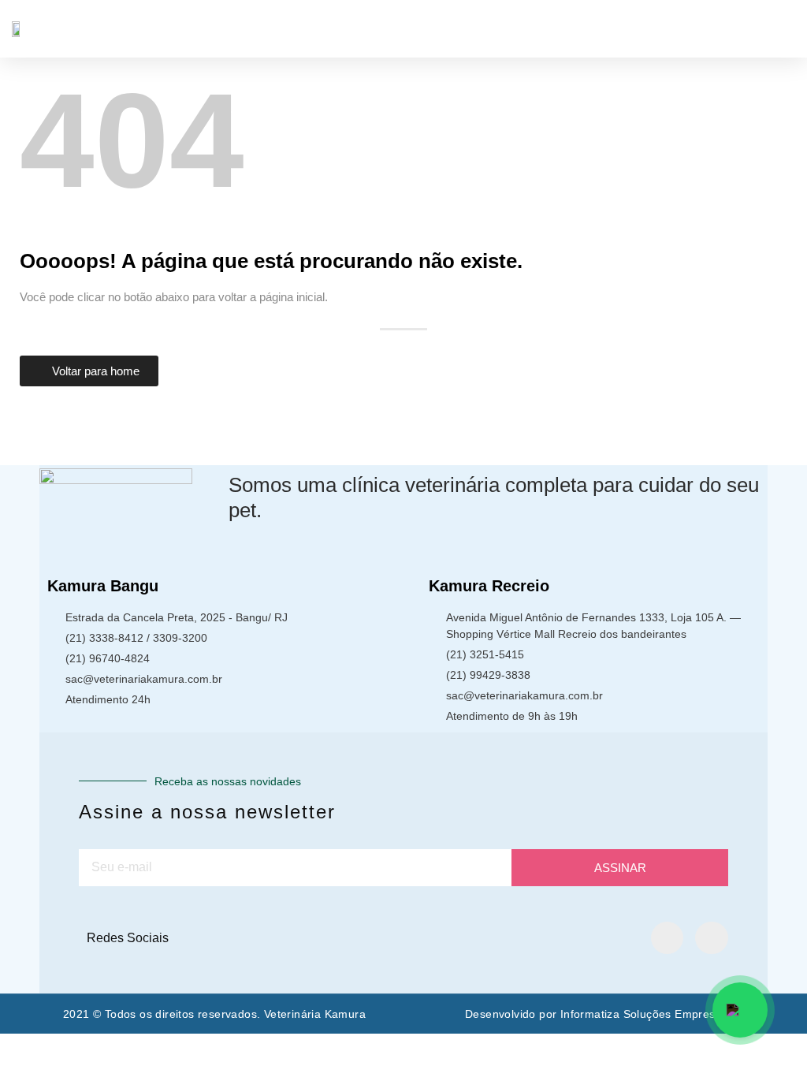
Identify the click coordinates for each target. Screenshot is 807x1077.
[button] (784, 29)
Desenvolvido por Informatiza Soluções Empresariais (604, 1014)
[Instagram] (711, 938)
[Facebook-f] (667, 938)
